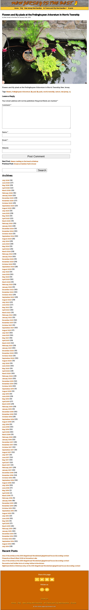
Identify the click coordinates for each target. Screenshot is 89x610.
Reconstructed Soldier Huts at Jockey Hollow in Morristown (23, 563)
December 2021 (7, 320)
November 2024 (7, 231)
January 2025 (7, 226)
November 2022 (7, 292)
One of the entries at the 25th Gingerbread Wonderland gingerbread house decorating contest (35, 555)
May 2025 (5, 216)
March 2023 (6, 282)
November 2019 (7, 383)
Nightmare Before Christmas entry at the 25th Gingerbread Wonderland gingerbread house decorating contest (41, 566)
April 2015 (5, 523)
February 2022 (7, 315)
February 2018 (7, 437)
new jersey (64, 91)
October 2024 (7, 233)
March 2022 (6, 312)
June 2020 (6, 366)
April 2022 (6, 310)
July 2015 (5, 516)
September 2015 (8, 511)
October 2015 (7, 508)
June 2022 (6, 305)
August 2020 (7, 361)
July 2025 (5, 211)
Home (16, 8)
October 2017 (7, 447)
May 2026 (5, 185)
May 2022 (5, 307)
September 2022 (8, 297)
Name (5, 132)
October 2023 (7, 264)
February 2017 (7, 467)
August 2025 (6, 208)
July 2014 (5, 546)
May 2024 (5, 246)
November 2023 (7, 261)
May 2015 (5, 521)
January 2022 (7, 317)
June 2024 (6, 244)
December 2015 (7, 503)
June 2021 (5, 335)
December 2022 (8, 289)
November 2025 (7, 200)
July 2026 (5, 180)
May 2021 (5, 338)
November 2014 (7, 536)
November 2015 (7, 506)
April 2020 (6, 371)
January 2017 (7, 470)
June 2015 (5, 518)
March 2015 (6, 526)
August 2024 (6, 239)
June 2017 (5, 457)
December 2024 (8, 228)
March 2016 (6, 495)
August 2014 (6, 544)
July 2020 (5, 363)
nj (69, 91)
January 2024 (7, 256)
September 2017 (8, 450)
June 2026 (6, 183)
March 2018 (6, 434)
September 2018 (8, 419)
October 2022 (7, 294)
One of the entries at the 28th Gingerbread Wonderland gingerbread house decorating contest (35, 560)
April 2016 (5, 493)
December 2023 (7, 259)
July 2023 (5, 272)
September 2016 (8, 480)
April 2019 (5, 401)
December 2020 (8, 350)
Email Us (44, 598)
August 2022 (6, 300)
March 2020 (6, 373)
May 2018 (5, 429)
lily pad (33, 91)
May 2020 (5, 368)
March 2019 (6, 404)
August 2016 (6, 483)
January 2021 (7, 348)
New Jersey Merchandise (33, 8)
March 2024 (6, 251)
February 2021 (7, 345)
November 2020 (8, 353)
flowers (9, 91)
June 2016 (5, 488)
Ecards (70, 8)
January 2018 (7, 439)
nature (57, 91)
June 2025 (6, 213)
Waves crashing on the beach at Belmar (24, 161)
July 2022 (5, 302)
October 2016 (7, 478)
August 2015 (6, 513)
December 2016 (7, 472)
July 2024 (5, 241)
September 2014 (8, 541)
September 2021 (8, 328)
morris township (49, 91)
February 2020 (7, 376)
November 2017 (7, 444)
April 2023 (5, 279)
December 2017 (7, 442)
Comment (6, 105)
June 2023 (5, 274)
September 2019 (8, 389)
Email (5, 140)
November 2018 (7, 414)
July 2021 (5, 333)
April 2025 (6, 218)
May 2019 (5, 399)
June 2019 (5, 396)
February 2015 (7, 528)
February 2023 (7, 284)
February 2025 (7, 223)
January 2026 (7, 195)
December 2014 (7, 533)
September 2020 (8, 358)
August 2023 (6, 269)
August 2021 (6, 330)
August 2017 (6, 452)
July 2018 (5, 424)
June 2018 (5, 427)
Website (5, 148)
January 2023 (7, 287)
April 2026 (6, 188)
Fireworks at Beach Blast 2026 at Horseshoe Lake (19, 558)
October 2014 (7, 539)
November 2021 (7, 322)
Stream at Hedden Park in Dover (25, 164)
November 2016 (7, 475)
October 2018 (7, 416)
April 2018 (5, 432)
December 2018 (7, 411)
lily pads (40, 91)
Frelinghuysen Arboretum (21, 91)
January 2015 (7, 531)
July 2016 (5, 485)
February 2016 (7, 498)
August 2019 (6, 391)
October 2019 (7, 386)
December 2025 (8, 198)
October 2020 (7, 356)
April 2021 (5, 340)
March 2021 (6, 343)
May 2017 (5, 460)
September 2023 (8, 266)
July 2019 (5, 394)
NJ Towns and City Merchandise (54, 8)
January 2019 (7, 409)
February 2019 (7, 406)
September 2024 (8, 236)
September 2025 (8, 206)
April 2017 (5, 462)
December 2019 (7, 381)
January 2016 (7, 500)
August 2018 (6, 422)
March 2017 (6, 465)
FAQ (21, 8)
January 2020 (7, 378)
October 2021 (7, 325)
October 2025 (7, 203)
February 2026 (7, 193)
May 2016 (5, 490)
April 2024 (6, 249)
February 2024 (7, 254)
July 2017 (5, 455)
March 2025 (6, 221)
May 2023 (5, 277)
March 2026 (6, 190)
